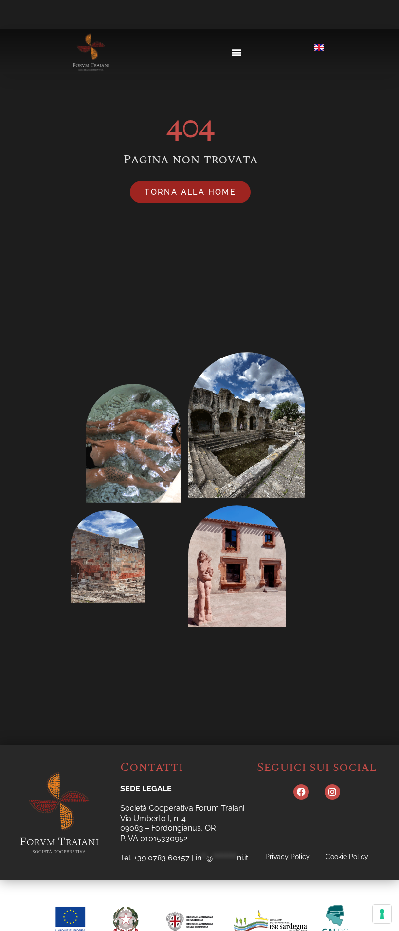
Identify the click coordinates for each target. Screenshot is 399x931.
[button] (236, 52)
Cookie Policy (347, 856)
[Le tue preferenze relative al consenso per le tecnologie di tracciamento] (382, 914)
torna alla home (190, 192)
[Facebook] (301, 792)
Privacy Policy (287, 856)
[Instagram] (332, 792)
